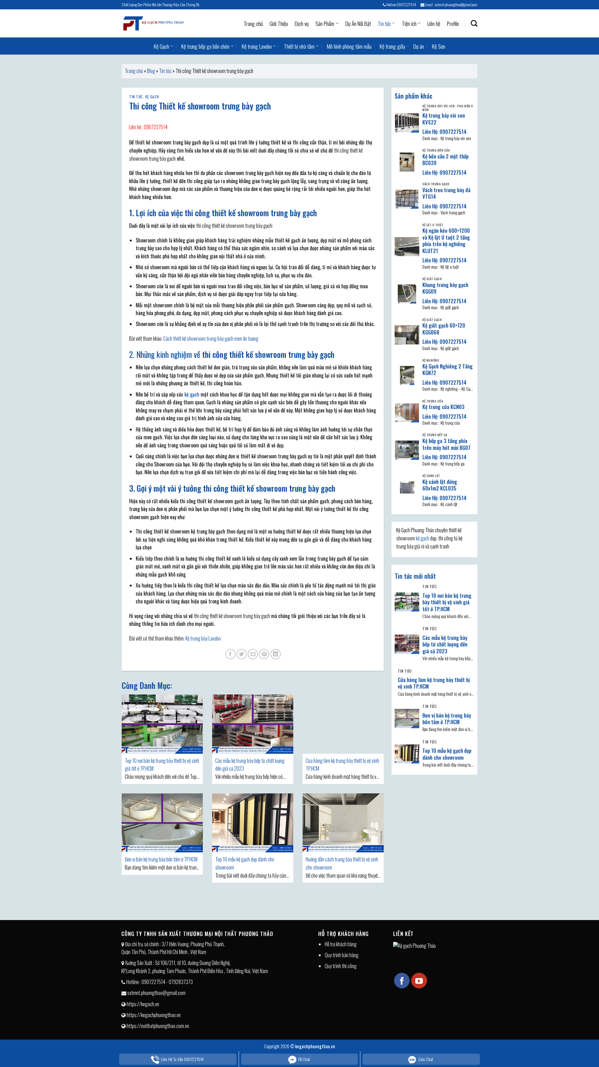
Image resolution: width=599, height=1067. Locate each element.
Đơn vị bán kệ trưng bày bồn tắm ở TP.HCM (161, 859)
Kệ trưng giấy (392, 46)
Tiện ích (409, 23)
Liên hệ (433, 23)
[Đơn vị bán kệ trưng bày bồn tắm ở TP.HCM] (162, 823)
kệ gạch (191, 394)
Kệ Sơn (438, 46)
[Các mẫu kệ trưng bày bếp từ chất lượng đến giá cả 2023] (252, 724)
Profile (453, 23)
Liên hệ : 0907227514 (148, 127)
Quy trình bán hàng (341, 955)
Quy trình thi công (341, 966)
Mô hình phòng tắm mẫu (349, 46)
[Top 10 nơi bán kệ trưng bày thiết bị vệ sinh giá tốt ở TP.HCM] (162, 724)
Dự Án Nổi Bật (358, 23)
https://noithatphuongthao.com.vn (158, 1026)
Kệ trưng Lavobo (257, 46)
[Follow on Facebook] (402, 980)
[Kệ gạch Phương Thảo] (153, 23)
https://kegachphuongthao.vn (154, 1015)
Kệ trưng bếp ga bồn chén (205, 46)
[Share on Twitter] (241, 654)
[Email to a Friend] (253, 654)
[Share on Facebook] (230, 654)
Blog (151, 71)
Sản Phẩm (324, 23)
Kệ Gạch (161, 46)
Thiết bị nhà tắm (299, 46)
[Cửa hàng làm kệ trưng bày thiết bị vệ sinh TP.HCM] (343, 724)
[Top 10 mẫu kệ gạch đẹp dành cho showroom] (252, 823)
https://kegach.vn (143, 1004)
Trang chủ (253, 23)
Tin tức (384, 23)
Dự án (418, 46)
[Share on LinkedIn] (275, 654)
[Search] (474, 23)
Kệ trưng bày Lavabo (203, 638)
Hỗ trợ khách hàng (341, 944)
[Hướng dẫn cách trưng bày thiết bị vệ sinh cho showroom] (343, 823)
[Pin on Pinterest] (264, 654)
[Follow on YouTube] (419, 980)
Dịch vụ (302, 23)
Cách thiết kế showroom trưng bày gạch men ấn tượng (210, 338)
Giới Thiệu (279, 23)
